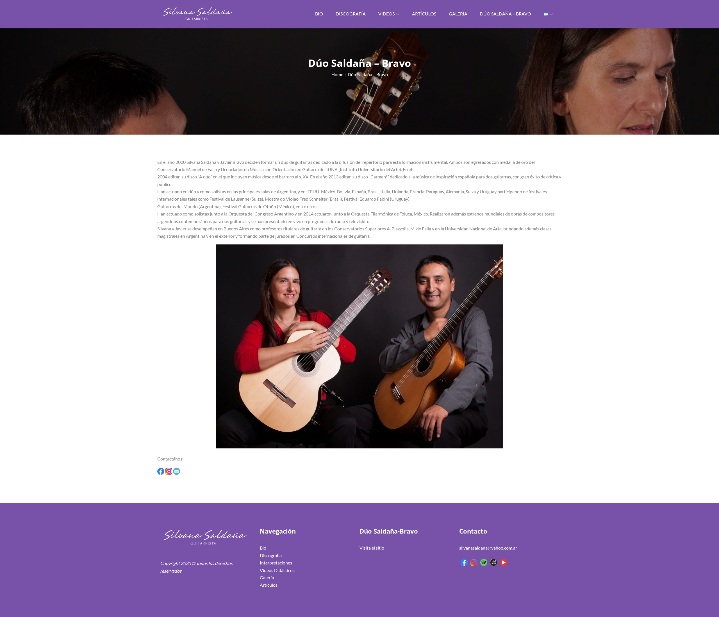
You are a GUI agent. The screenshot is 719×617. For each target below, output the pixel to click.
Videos (386, 13)
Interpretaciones (276, 562)
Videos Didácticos (277, 570)
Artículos (424, 13)
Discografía (351, 13)
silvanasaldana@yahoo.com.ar (488, 547)
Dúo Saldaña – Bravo (505, 13)
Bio (319, 13)
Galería (458, 13)
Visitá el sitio (372, 547)
